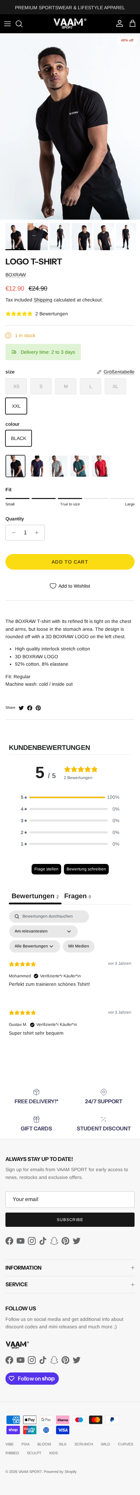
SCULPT (34, 1453)
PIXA (25, 1444)
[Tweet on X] (21, 707)
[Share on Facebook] (29, 707)
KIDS (53, 1453)
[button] (70, 797)
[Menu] (7, 23)
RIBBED (12, 1453)
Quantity (14, 518)
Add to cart (70, 562)
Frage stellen (46, 869)
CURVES (125, 1444)
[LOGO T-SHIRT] (15, 466)
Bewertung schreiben (86, 869)
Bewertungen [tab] (35, 896)
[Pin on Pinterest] (38, 707)
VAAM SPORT (30, 1472)
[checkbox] (78, 946)
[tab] (78, 896)
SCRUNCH (83, 1444)
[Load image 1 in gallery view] (70, 126)
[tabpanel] (70, 978)
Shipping (43, 299)
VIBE (9, 1444)
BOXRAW (15, 274)
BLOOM (44, 1444)
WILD (105, 1444)
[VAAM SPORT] (70, 24)
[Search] (22, 23)
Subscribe (70, 1219)
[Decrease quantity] (12, 532)
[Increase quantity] (39, 532)
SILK (63, 1444)
